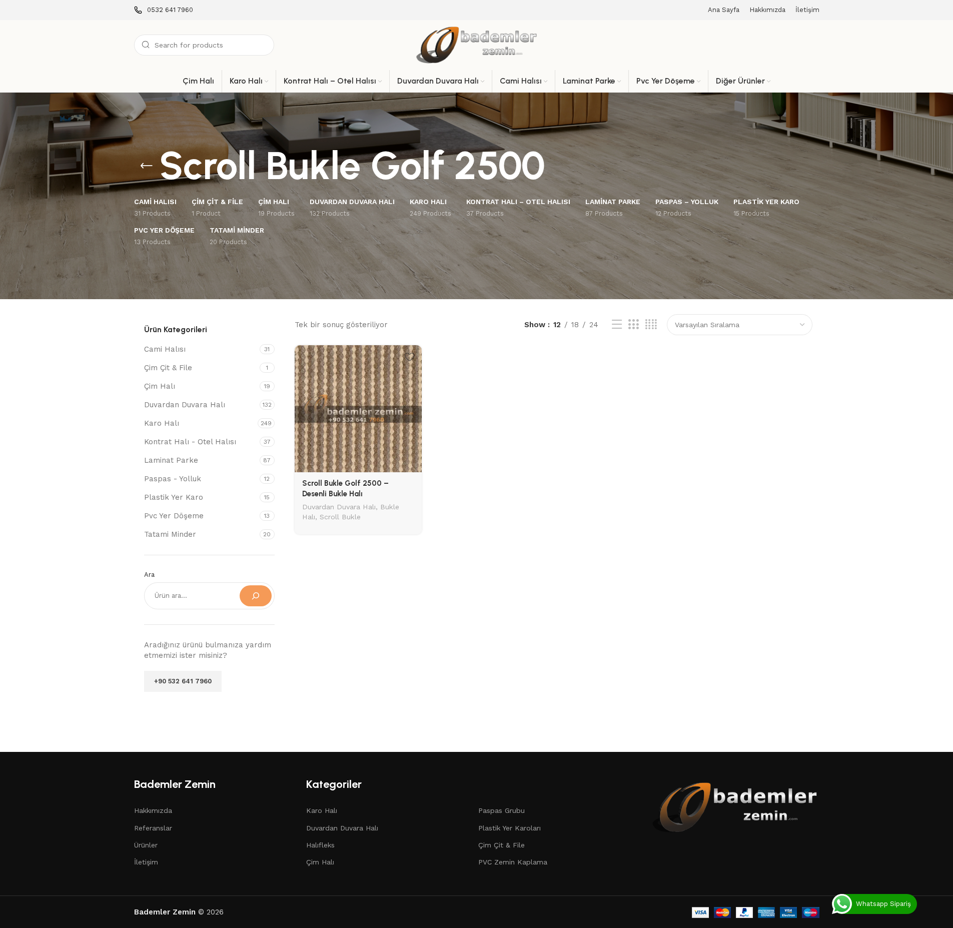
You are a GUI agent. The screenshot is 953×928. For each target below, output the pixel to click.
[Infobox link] (163, 10)
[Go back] (146, 166)
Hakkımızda (153, 810)
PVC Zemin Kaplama (512, 862)
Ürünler (146, 845)
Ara (149, 574)
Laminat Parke (171, 460)
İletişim (146, 862)
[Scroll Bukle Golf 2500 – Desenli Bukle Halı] (358, 408)
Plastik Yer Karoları (509, 828)
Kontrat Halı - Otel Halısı (190, 441)
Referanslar (153, 828)
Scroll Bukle (340, 517)
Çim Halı (159, 386)
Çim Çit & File (168, 367)
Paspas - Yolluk (172, 478)
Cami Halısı (165, 349)
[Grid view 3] (633, 325)
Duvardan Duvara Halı (184, 404)
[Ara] (256, 595)
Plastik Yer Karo (173, 497)
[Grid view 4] (651, 325)
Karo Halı (161, 423)
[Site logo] (477, 44)
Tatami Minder (170, 534)
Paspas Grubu (501, 810)
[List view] (617, 325)
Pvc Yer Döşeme (174, 515)
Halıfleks (320, 845)
